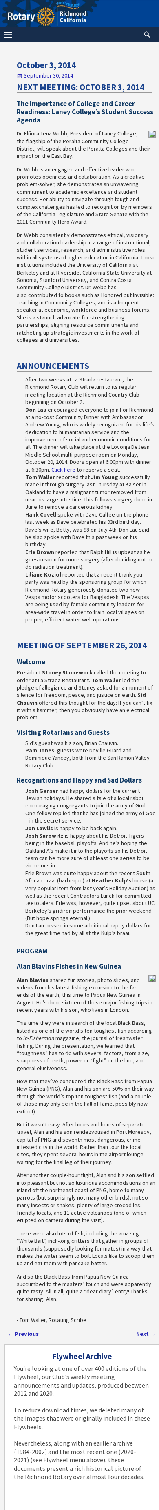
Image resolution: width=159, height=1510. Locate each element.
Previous (23, 1333)
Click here (63, 469)
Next (146, 1333)
